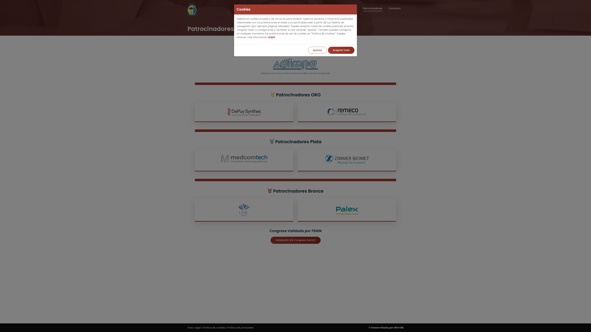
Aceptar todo (341, 50)
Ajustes (317, 50)
